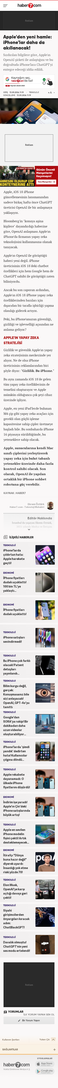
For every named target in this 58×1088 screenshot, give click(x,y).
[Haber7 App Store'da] (44, 1064)
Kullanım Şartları (10, 1040)
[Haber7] (29, 5)
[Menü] (6, 5)
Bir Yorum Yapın (31, 1020)
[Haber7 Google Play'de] (44, 1071)
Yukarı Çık (44, 1039)
